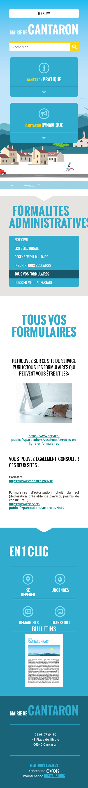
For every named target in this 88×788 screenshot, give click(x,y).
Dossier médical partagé (33, 282)
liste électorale (27, 248)
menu (42, 13)
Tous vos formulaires (32, 274)
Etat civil (21, 239)
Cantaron (44, 29)
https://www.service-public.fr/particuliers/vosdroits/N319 (36, 506)
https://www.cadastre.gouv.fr (31, 481)
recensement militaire (31, 257)
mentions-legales (44, 765)
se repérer (28, 592)
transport (60, 622)
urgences (60, 590)
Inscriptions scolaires (33, 265)
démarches (29, 622)
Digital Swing (54, 775)
